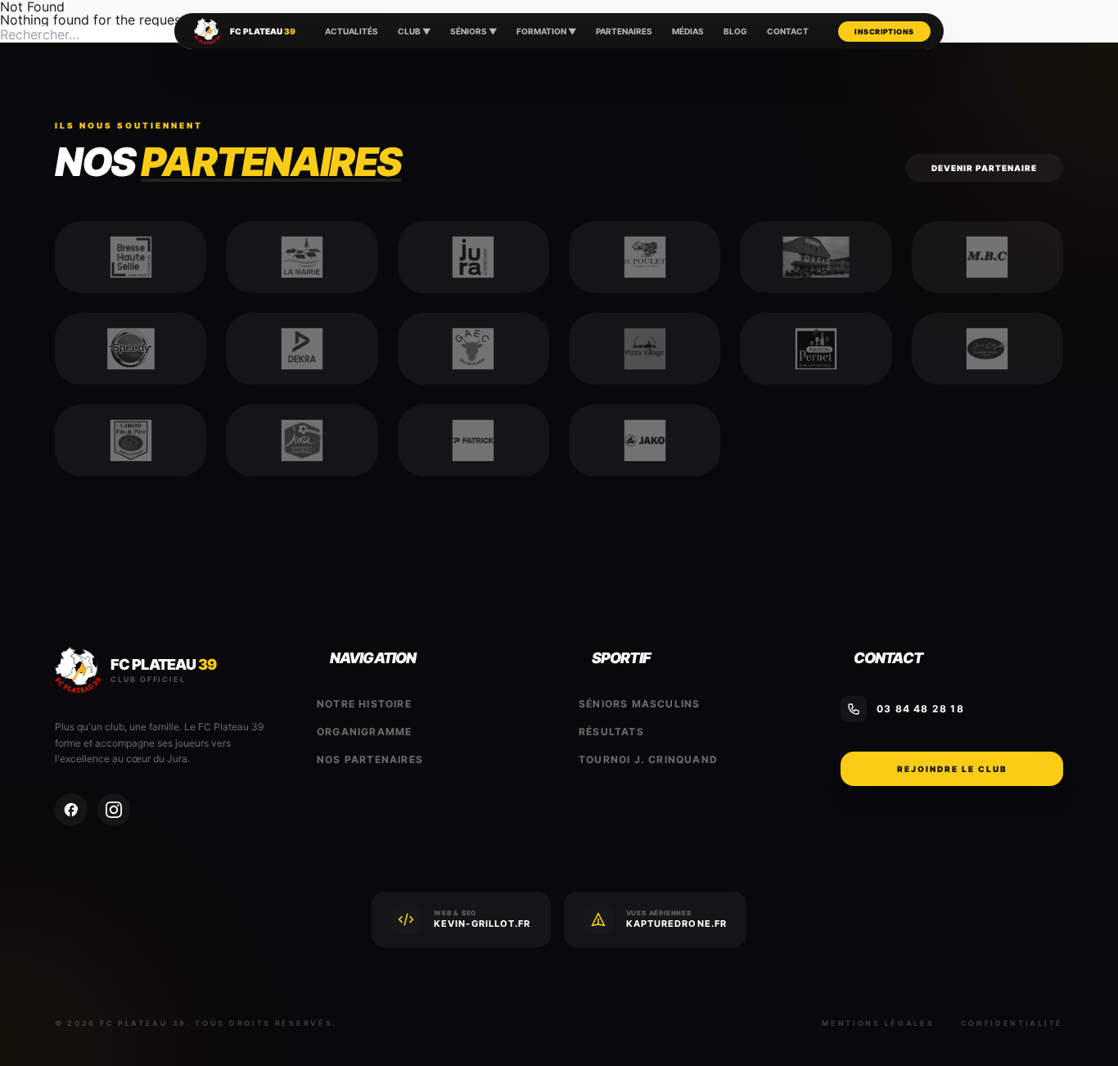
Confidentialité (1012, 1023)
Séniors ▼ (473, 31)
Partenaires (624, 31)
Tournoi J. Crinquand (648, 759)
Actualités (351, 31)
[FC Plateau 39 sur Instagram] (113, 809)
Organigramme (364, 731)
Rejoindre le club (952, 769)
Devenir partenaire (984, 168)
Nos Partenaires (370, 759)
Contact (788, 31)
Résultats (611, 731)
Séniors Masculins (639, 704)
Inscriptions (883, 31)
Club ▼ (414, 31)
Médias (688, 31)
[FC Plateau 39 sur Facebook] (71, 809)
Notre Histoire (364, 704)
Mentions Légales (878, 1023)
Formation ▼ (546, 31)
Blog (735, 31)
